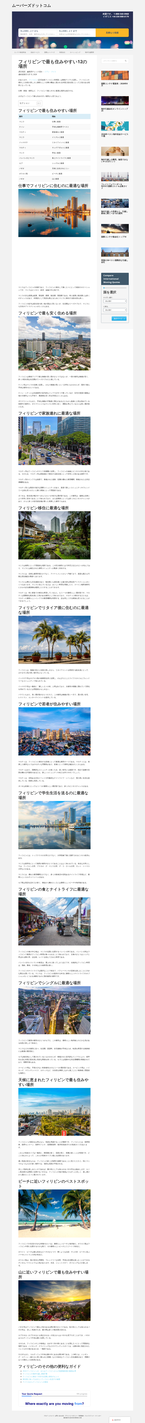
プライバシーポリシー (71, 1416)
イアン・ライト (50, 71)
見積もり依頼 (112, 32)
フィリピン (33, 80)
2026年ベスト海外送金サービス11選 (114, 135)
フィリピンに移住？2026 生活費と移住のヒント (41, 1376)
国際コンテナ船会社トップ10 (113, 236)
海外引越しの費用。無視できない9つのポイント (114, 160)
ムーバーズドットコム (31, 5)
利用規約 (81, 1416)
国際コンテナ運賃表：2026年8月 (114, 84)
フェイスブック (89, 1416)
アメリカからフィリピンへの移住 (35, 1382)
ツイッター (98, 1416)
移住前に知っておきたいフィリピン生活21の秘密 (41, 1379)
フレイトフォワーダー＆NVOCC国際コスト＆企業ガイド (114, 186)
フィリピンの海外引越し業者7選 (35, 1374)
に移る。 (106, 306)
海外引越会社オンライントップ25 (114, 109)
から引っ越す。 (108, 297)
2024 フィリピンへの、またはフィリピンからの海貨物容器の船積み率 (49, 1371)
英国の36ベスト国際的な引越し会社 (114, 261)
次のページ (118, 318)
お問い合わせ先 (59, 1416)
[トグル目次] (37, 103)
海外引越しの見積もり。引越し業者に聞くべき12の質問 (114, 212)
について (51, 1416)
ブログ (46, 1416)
